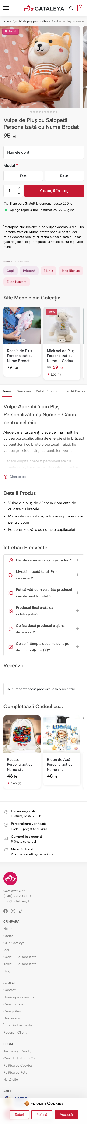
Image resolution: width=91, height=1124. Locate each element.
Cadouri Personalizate (20, 957)
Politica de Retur (16, 1072)
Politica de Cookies (18, 1065)
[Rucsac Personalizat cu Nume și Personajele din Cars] (22, 734)
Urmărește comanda (19, 997)
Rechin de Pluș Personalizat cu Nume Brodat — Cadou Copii (20, 355)
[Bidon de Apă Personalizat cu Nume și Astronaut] (61, 734)
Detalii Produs (46, 391)
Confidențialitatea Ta (19, 1058)
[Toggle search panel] (71, 8)
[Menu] (11, 8)
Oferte (8, 936)
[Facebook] (7, 911)
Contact (10, 990)
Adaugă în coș (54, 190)
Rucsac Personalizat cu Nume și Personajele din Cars (20, 764)
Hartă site (11, 1079)
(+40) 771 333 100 (17, 896)
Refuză (42, 1115)
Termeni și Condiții (18, 1051)
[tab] (7, 390)
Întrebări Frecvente (18, 1025)
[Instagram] (14, 911)
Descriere (24, 391)
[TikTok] (22, 911)
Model (11, 165)
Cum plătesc (13, 1011)
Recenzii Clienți (16, 1032)
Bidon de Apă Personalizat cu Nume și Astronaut (60, 764)
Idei (6, 950)
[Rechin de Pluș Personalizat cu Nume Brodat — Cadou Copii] (22, 325)
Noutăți (9, 929)
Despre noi (12, 1018)
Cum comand (14, 1004)
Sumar (7, 391)
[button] (80, 8)
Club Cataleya (14, 943)
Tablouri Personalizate (20, 964)
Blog (7, 971)
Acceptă (66, 1115)
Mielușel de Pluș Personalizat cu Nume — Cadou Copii (61, 355)
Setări (19, 1115)
